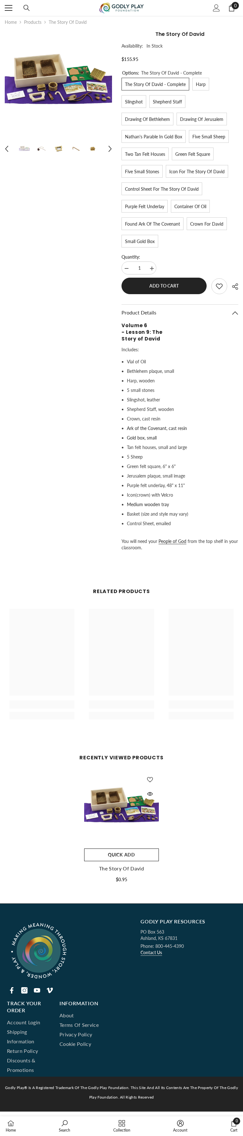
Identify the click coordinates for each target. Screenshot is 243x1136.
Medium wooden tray (148, 504)
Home (11, 22)
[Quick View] (150, 794)
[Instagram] (24, 990)
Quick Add (121, 854)
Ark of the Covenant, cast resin (157, 428)
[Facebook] (11, 990)
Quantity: (131, 257)
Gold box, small (142, 437)
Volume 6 (134, 325)
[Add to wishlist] (219, 286)
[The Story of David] (121, 807)
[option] (58, 83)
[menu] (8, 8)
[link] (41, 704)
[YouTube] (37, 990)
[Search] (26, 8)
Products (32, 22)
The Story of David (121, 868)
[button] (6, 149)
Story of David (141, 338)
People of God (172, 541)
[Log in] (216, 7)
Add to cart (164, 285)
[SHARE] (232, 286)
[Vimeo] (49, 990)
